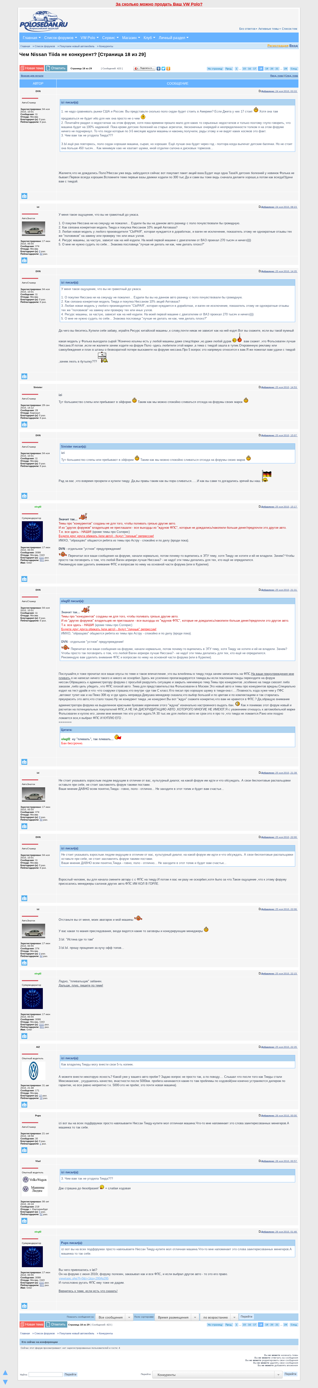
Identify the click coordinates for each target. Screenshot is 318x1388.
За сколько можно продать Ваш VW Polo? (159, 4)
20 (272, 68)
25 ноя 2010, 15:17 (279, 506)
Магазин (129, 37)
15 (244, 68)
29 (285, 68)
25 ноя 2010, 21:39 (279, 772)
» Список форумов (44, 46)
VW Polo (88, 37)
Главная (30, 37)
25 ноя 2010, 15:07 (279, 435)
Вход (293, 45)
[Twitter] (163, 69)
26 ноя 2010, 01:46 (279, 1231)
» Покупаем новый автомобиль (76, 46)
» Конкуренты (105, 46)
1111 (41, 557)
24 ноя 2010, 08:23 (279, 207)
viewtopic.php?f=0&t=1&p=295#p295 (83, 1278)
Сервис (108, 37)
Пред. (229, 68)
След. (294, 68)
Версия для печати (32, 75)
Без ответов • (248, 28)
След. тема (291, 75)
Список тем (289, 28)
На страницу (215, 68)
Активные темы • (269, 28)
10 (40, 1095)
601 (42, 560)
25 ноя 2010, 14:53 (279, 387)
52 (41, 1214)
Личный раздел (172, 37)
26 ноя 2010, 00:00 (279, 1115)
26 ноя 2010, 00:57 (279, 1161)
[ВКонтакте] (158, 69)
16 (249, 68)
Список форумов (59, 37)
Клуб (148, 37)
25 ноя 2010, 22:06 (279, 909)
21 (277, 68)
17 (254, 68)
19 (266, 68)
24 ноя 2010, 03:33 (279, 91)
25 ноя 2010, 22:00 (279, 837)
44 (41, 254)
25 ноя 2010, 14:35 (279, 271)
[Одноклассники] (168, 69)
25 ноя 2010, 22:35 (279, 1047)
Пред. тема (276, 75)
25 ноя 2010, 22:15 (279, 973)
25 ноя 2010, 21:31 (279, 590)
